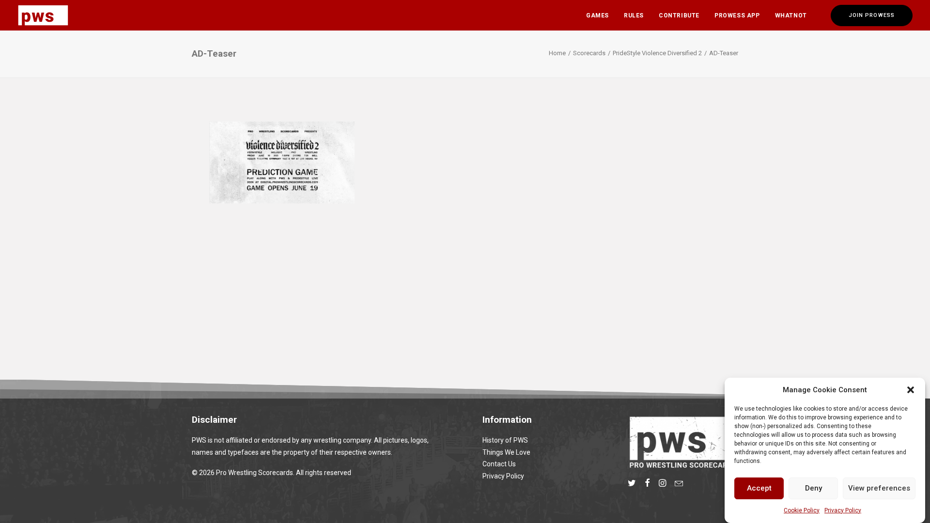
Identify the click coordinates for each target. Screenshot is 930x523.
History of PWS (505, 440)
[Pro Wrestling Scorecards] (43, 15)
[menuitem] (597, 15)
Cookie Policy (802, 510)
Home (557, 53)
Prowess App (737, 15)
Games (597, 15)
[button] (910, 390)
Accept (759, 488)
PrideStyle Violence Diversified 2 (657, 53)
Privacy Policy (842, 510)
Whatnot (791, 15)
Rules (634, 15)
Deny (813, 488)
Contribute (679, 15)
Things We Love (506, 452)
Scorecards (589, 53)
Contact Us (499, 464)
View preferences (879, 488)
